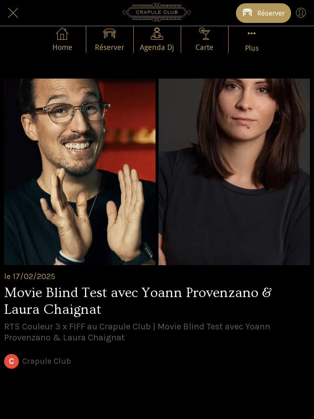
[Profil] (301, 13)
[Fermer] (13, 13)
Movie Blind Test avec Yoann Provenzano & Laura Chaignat (138, 301)
